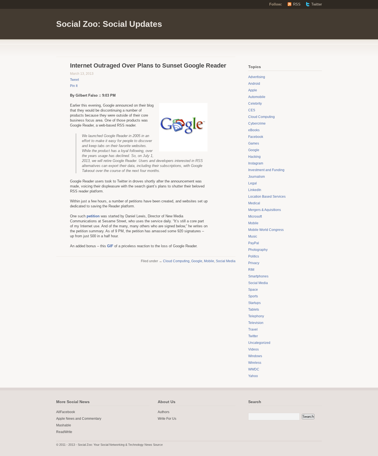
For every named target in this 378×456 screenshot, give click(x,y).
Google (196, 261)
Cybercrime (257, 123)
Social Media (225, 261)
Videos (253, 349)
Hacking (254, 157)
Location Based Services (267, 197)
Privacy (253, 263)
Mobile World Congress (266, 230)
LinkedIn (254, 190)
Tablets (253, 309)
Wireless (254, 363)
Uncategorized (259, 343)
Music (252, 236)
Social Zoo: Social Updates (109, 24)
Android (254, 84)
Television (255, 323)
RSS (297, 4)
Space (253, 290)
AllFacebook (65, 412)
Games (253, 143)
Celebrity (255, 103)
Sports (253, 296)
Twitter (316, 4)
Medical (254, 203)
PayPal (253, 243)
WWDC (253, 369)
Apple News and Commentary (78, 419)
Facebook (255, 137)
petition (93, 216)
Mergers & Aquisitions (264, 210)
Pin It (73, 86)
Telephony (256, 316)
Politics (253, 256)
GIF (110, 246)
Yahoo (253, 376)
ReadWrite (64, 432)
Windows (255, 356)
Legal (252, 183)
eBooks (254, 130)
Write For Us (167, 419)
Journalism (256, 177)
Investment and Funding (266, 170)
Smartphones (258, 276)
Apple (252, 90)
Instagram (255, 163)
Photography (258, 250)
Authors (163, 412)
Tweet (74, 80)
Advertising (256, 77)
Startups (254, 303)
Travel (253, 329)
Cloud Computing (176, 261)
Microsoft (255, 216)
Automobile (256, 97)
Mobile (209, 261)
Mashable (63, 425)
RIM (251, 270)
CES (251, 110)
